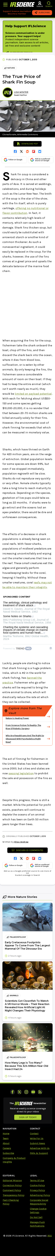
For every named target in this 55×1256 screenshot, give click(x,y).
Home (6, 1133)
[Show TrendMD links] (51, 648)
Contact (34, 1133)
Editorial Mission (12, 1180)
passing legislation (21, 773)
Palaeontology (18, 937)
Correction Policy (12, 1185)
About (6, 1143)
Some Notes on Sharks (17, 616)
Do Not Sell (36, 1217)
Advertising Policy (40, 1195)
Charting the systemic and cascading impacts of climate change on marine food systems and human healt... (25, 630)
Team (6, 1138)
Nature (11, 68)
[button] (48, 3)
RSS (50, 1235)
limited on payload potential (33, 393)
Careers (7, 1148)
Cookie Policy (37, 1185)
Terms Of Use (37, 1180)
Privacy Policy (37, 1190)
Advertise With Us (40, 1148)
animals (14, 995)
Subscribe (8, 1153)
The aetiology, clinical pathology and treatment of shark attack (25, 604)
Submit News (37, 1143)
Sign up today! (28, 1117)
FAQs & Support (39, 1153)
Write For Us (36, 1138)
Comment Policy (12, 1190)
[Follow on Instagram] (26, 1092)
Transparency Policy (13, 1195)
